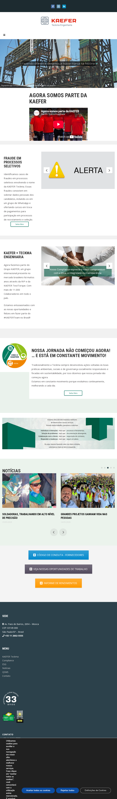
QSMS (5, 672)
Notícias (6, 668)
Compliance (8, 660)
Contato (6, 675)
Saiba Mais (19, 224)
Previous (47, 170)
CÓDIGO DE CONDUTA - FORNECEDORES (60, 555)
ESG (4, 664)
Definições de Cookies (95, 790)
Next (109, 170)
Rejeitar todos (67, 790)
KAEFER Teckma (10, 656)
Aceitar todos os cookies (38, 790)
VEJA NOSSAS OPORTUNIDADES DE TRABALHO (60, 569)
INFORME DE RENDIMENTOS (60, 583)
